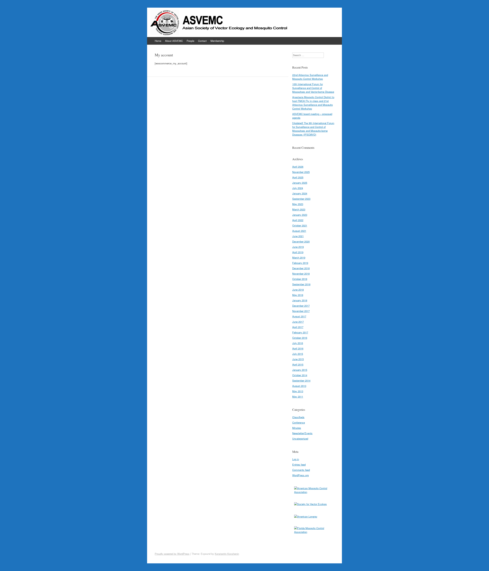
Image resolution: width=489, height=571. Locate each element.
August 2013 (299, 386)
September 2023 (301, 199)
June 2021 (298, 236)
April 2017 (297, 327)
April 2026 (297, 166)
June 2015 (298, 359)
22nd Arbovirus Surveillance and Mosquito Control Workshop (310, 77)
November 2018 (301, 273)
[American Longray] (313, 518)
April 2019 (297, 252)
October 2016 (299, 338)
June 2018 (298, 289)
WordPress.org (300, 475)
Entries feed (299, 464)
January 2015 (299, 370)
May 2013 (297, 391)
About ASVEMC (174, 41)
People (190, 41)
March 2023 (298, 209)
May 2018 (297, 295)
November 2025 (301, 172)
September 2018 (301, 284)
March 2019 (298, 257)
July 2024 (297, 188)
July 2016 (297, 343)
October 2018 (299, 279)
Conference (298, 422)
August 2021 (299, 231)
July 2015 (297, 354)
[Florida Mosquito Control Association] (313, 531)
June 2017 (298, 322)
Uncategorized (300, 438)
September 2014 (301, 380)
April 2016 (297, 348)
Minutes (296, 428)
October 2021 (299, 225)
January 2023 (299, 215)
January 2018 (299, 300)
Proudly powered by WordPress (172, 554)
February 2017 (300, 332)
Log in (295, 459)
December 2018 (301, 268)
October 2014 (299, 375)
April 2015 (297, 364)
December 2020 (301, 241)
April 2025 (297, 177)
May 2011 (297, 396)
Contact (202, 41)
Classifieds (298, 417)
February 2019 (300, 263)
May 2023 (297, 204)
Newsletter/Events (302, 433)
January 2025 (299, 182)
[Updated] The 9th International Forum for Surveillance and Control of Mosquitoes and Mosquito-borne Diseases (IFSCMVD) (313, 128)
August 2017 (299, 316)
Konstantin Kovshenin (227, 554)
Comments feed (301, 470)
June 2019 (298, 247)
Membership (217, 41)
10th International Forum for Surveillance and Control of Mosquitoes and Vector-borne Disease (313, 88)
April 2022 (297, 220)
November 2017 (301, 311)
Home (158, 41)
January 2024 (299, 193)
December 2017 (301, 305)
